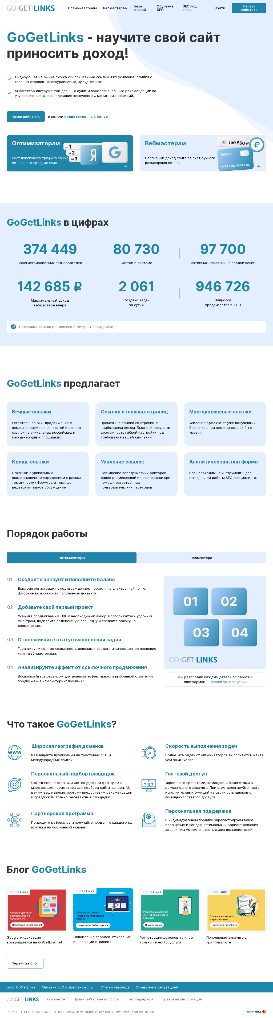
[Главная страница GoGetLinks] (31, 8)
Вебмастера (201, 558)
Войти (220, 8)
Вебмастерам (115, 8)
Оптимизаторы (71, 558)
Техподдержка (140, 999)
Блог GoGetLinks (21, 987)
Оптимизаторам (82, 8)
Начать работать (249, 8)
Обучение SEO (165, 8)
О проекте (56, 999)
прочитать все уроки (229, 682)
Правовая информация (182, 999)
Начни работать (26, 116)
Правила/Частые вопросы (96, 999)
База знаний (140, 8)
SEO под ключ (190, 8)
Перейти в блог (25, 963)
